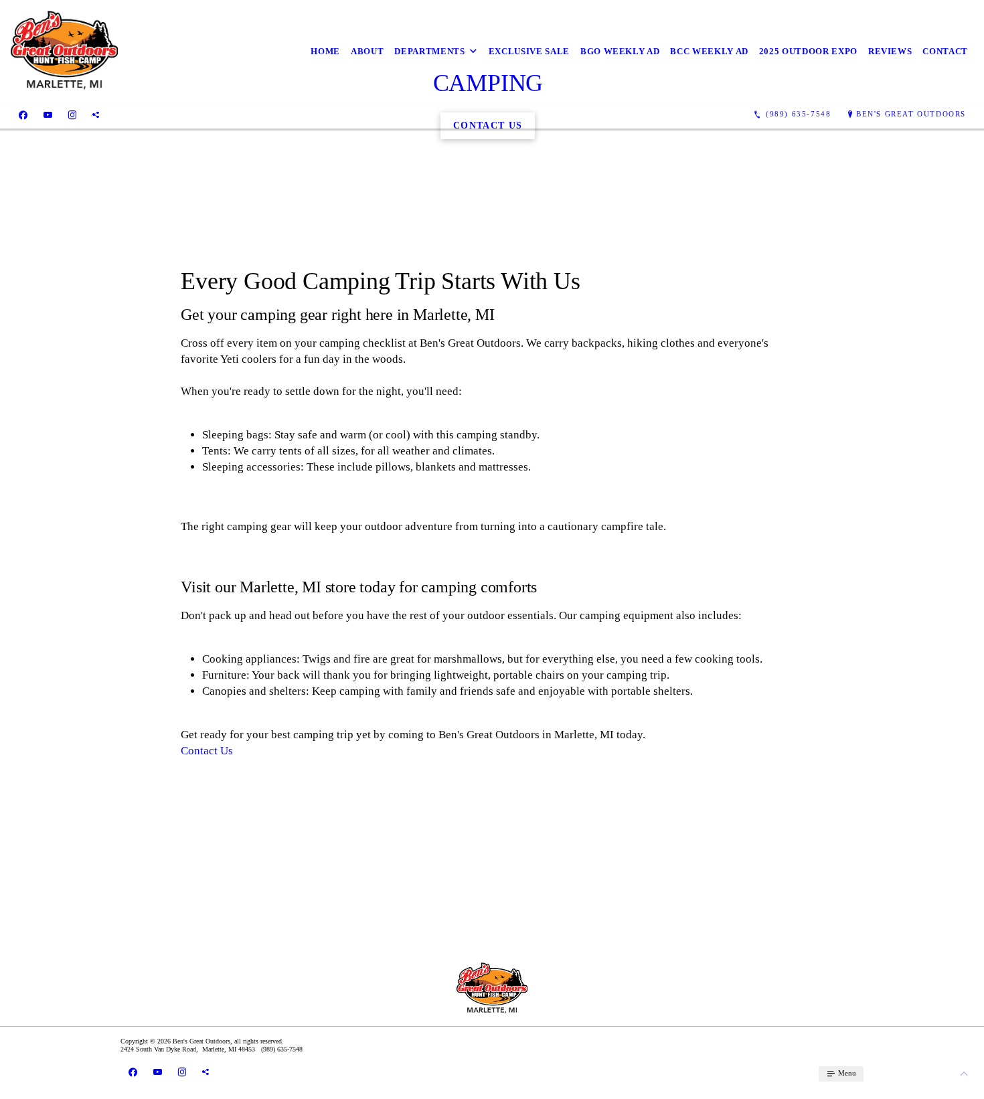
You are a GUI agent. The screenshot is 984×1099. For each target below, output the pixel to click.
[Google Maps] (95, 114)
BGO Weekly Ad (619, 51)
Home (325, 51)
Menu (846, 1073)
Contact (945, 51)
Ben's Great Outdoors (911, 114)
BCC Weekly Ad (709, 51)
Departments (429, 51)
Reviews (890, 51)
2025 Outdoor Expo (808, 51)
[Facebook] (23, 114)
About (367, 51)
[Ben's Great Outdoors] (64, 51)
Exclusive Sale (529, 51)
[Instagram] (72, 114)
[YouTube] (47, 114)
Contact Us (207, 750)
